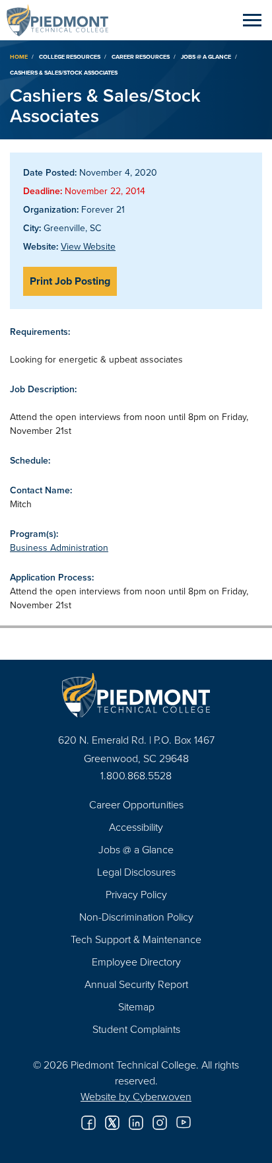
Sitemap (136, 1006)
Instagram (160, 1122)
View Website (88, 246)
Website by (136, 1096)
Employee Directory (136, 961)
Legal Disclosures (136, 871)
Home (19, 56)
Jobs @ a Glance (206, 56)
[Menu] (252, 20)
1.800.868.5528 (136, 775)
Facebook (88, 1122)
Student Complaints (136, 1029)
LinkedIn (136, 1122)
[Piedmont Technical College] (136, 695)
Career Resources (141, 56)
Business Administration (59, 547)
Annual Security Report (136, 984)
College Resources (69, 56)
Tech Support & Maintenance (136, 939)
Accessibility (136, 827)
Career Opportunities (136, 804)
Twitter (112, 1122)
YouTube (183, 1122)
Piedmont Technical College (62, 20)
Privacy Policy (136, 894)
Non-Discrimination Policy (136, 916)
